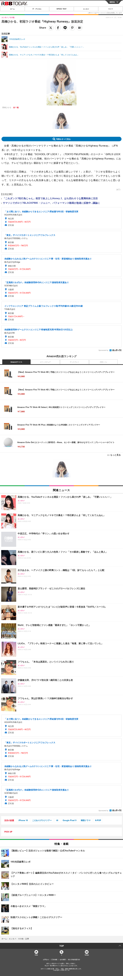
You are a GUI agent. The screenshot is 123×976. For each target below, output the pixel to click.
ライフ (110, 9)
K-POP (98, 820)
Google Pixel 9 (69, 820)
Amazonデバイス (16, 362)
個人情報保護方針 (74, 959)
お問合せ (46, 959)
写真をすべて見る (63, 139)
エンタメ (86, 9)
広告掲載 (54, 959)
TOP (61, 945)
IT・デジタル (37, 9)
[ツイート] (51, 28)
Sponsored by (103, 350)
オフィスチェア (45, 362)
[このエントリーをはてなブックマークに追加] (79, 28)
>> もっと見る (114, 454)
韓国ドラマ (86, 820)
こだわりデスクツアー (42, 820)
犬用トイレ (103, 362)
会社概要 (63, 959)
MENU (112, 2)
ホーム (12, 9)
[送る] (65, 28)
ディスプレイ (74, 362)
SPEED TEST (61, 9)
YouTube (87, 955)
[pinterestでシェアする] (72, 28)
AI (57, 820)
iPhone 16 (23, 820)
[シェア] (58, 28)
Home (36, 955)
